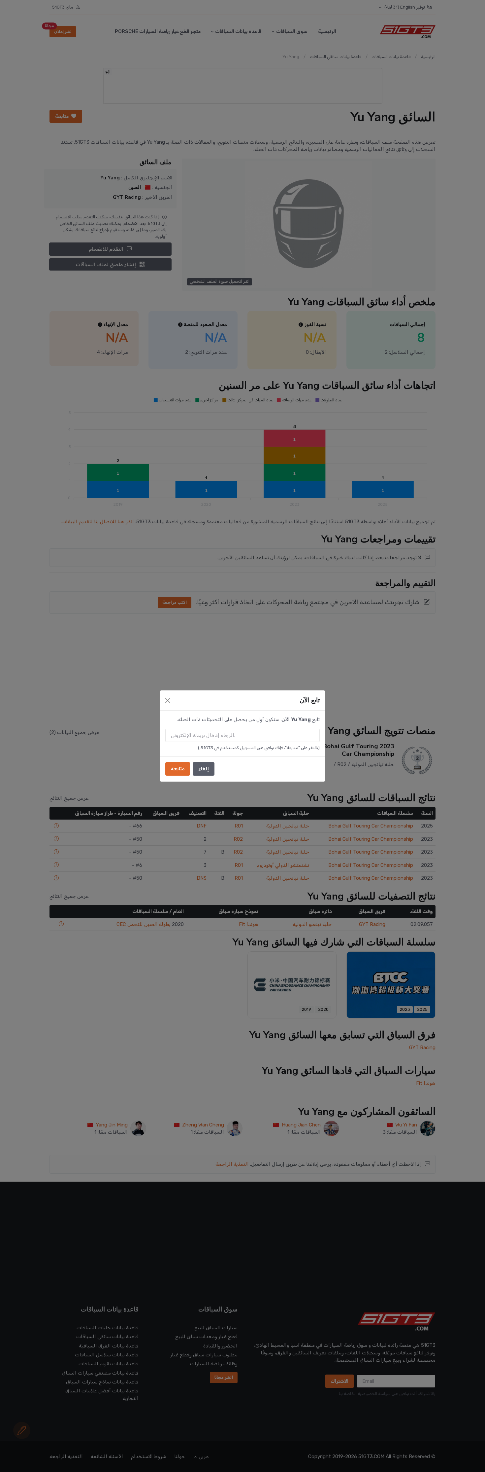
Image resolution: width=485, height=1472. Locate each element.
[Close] (168, 700)
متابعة (177, 769)
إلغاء (203, 769)
